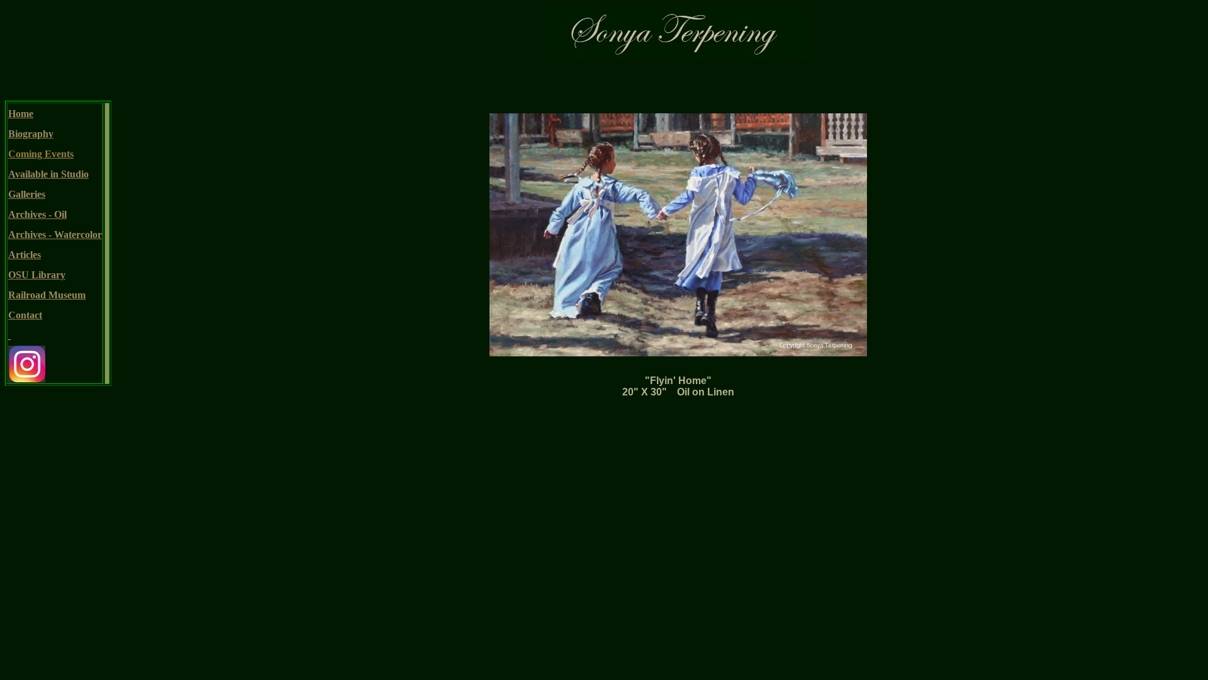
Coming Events (41, 154)
